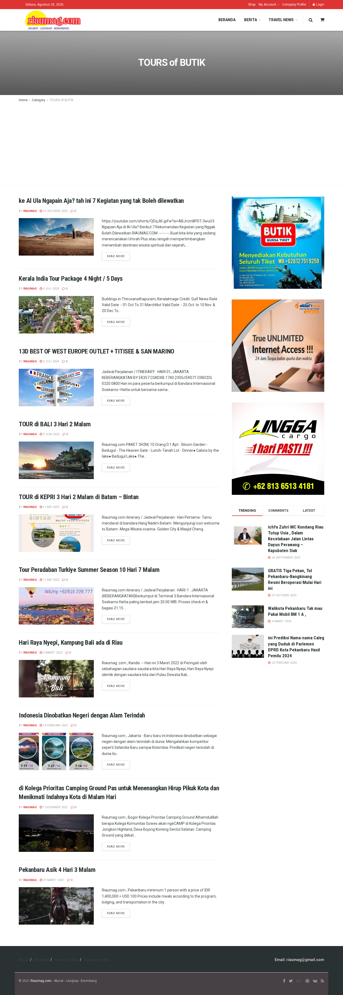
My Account (267, 4)
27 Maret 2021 (53, 880)
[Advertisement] (171, 143)
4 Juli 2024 (50, 288)
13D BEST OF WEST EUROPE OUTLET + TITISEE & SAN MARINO (96, 351)
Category (38, 100)
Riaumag (30, 211)
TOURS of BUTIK (61, 100)
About (23, 960)
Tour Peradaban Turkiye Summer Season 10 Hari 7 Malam (89, 570)
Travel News (281, 20)
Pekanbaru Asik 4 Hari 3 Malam (57, 870)
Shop (251, 4)
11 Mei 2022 (50, 507)
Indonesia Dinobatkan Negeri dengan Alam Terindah (82, 715)
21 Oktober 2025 (55, 211)
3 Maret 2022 (52, 652)
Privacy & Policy (66, 960)
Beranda (227, 20)
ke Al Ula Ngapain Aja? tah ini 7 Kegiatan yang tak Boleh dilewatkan (101, 200)
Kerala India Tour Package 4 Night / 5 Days (71, 278)
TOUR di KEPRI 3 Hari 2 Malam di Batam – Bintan (79, 497)
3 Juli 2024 (50, 361)
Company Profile (294, 4)
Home (23, 100)
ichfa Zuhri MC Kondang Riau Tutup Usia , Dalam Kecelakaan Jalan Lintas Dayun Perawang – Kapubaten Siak (295, 538)
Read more (116, 256)
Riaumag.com (41, 981)
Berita (250, 20)
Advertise (41, 960)
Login (319, 4)
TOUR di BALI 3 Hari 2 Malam (55, 424)
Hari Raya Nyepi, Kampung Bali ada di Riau (70, 642)
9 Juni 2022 (50, 434)
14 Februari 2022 (55, 725)
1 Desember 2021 (55, 807)
